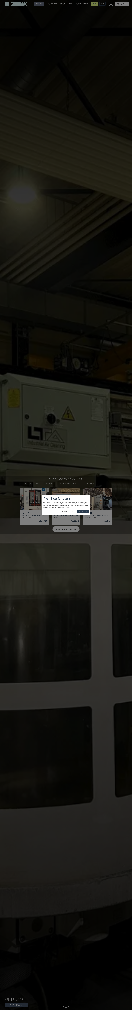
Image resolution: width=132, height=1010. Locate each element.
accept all (83, 512)
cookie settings (68, 512)
